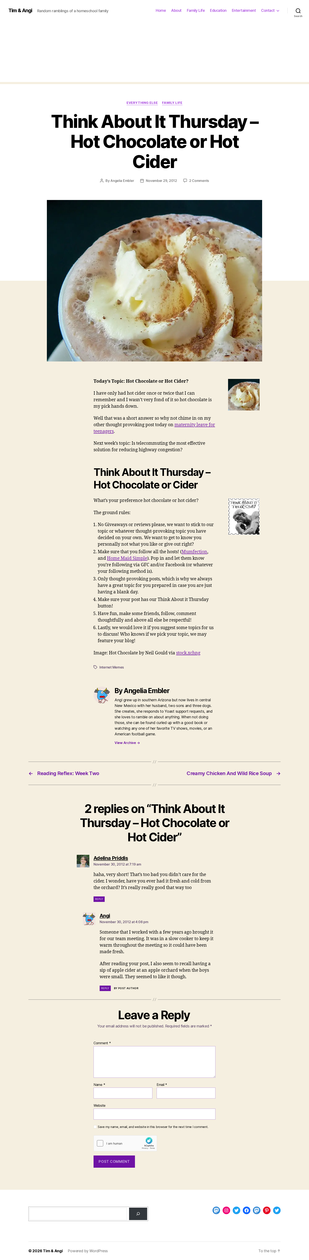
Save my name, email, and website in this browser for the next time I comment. (153, 1127)
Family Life (196, 10)
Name (99, 1085)
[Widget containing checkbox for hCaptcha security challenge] (125, 1143)
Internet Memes (111, 667)
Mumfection (194, 552)
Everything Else (142, 103)
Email (162, 1085)
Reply (99, 899)
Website (100, 1105)
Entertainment (244, 10)
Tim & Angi (20, 10)
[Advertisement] (154, 52)
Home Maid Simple (127, 558)
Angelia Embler (122, 181)
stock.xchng (188, 653)
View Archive (127, 743)
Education (218, 10)
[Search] (138, 1214)
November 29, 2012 (161, 181)
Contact (268, 10)
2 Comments (199, 181)
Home (161, 10)
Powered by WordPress (88, 1251)
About (176, 10)
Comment (102, 1043)
